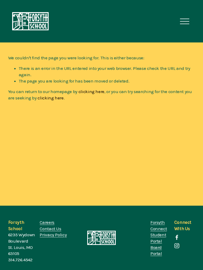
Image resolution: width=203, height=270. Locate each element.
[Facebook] (176, 237)
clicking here (91, 91)
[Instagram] (176, 245)
